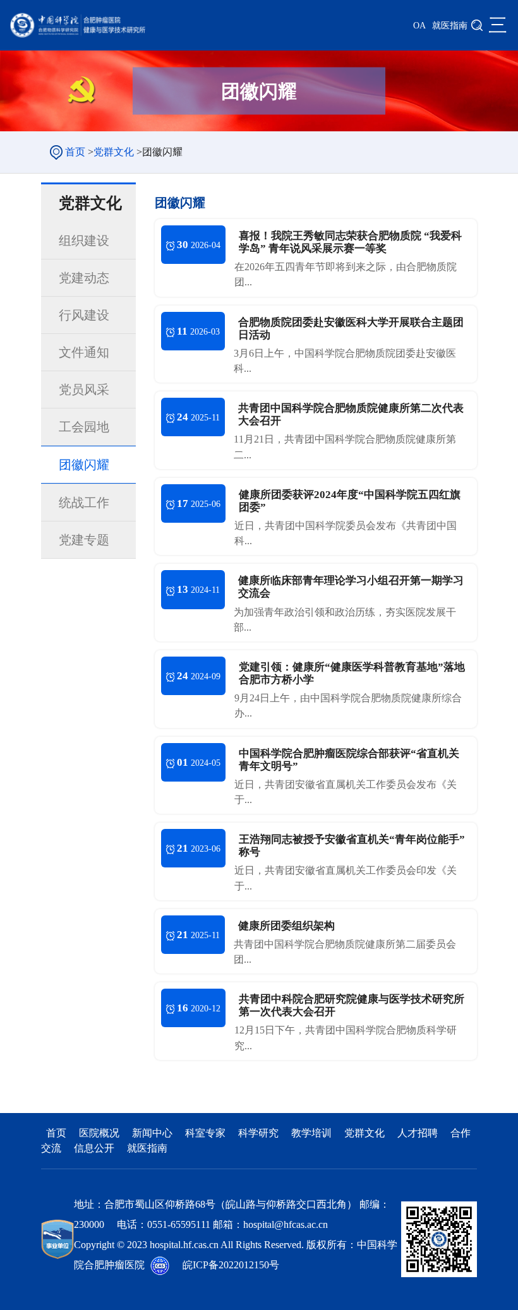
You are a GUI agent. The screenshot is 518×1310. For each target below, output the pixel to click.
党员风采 (84, 389)
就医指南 (449, 25)
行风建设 (84, 315)
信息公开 (95, 1148)
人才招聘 (418, 1133)
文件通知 (84, 352)
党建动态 (84, 278)
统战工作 (84, 502)
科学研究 (259, 1133)
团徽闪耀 (84, 465)
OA (419, 25)
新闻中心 (153, 1133)
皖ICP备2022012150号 (231, 1264)
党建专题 (84, 540)
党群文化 (113, 151)
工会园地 (84, 427)
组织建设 (84, 240)
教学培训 (312, 1133)
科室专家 (205, 1133)
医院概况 (100, 1133)
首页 (75, 151)
